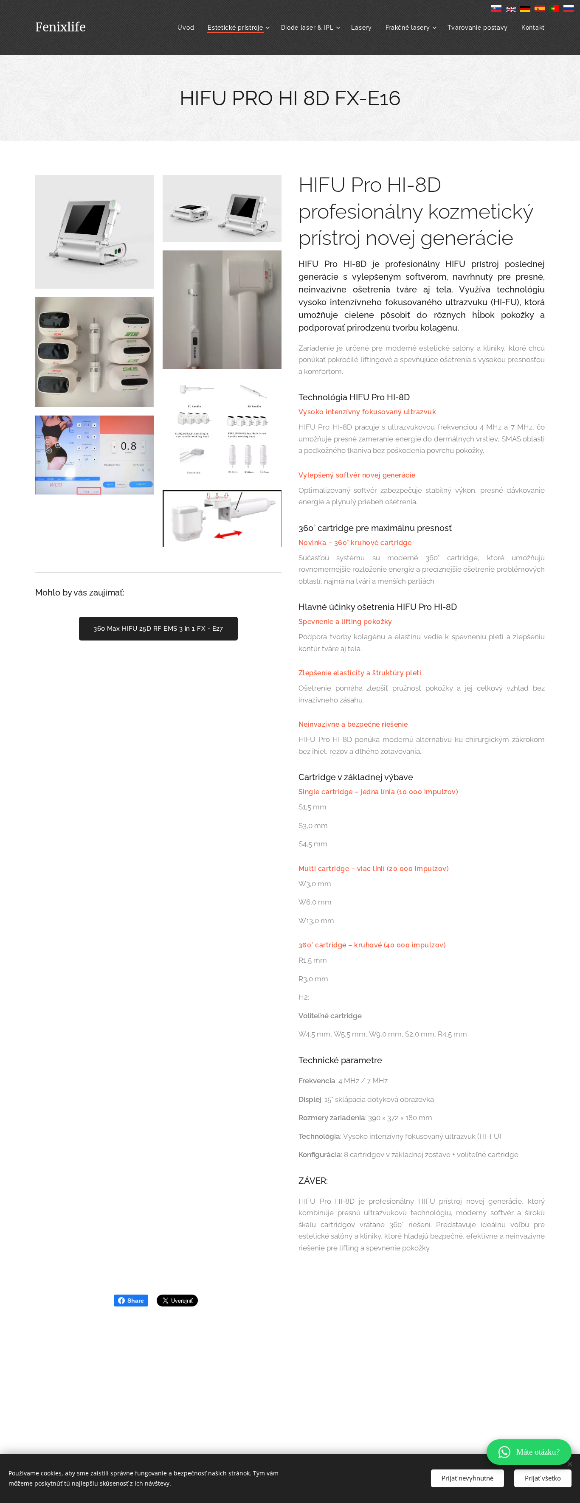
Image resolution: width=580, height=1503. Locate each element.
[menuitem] (188, 27)
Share (135, 1300)
